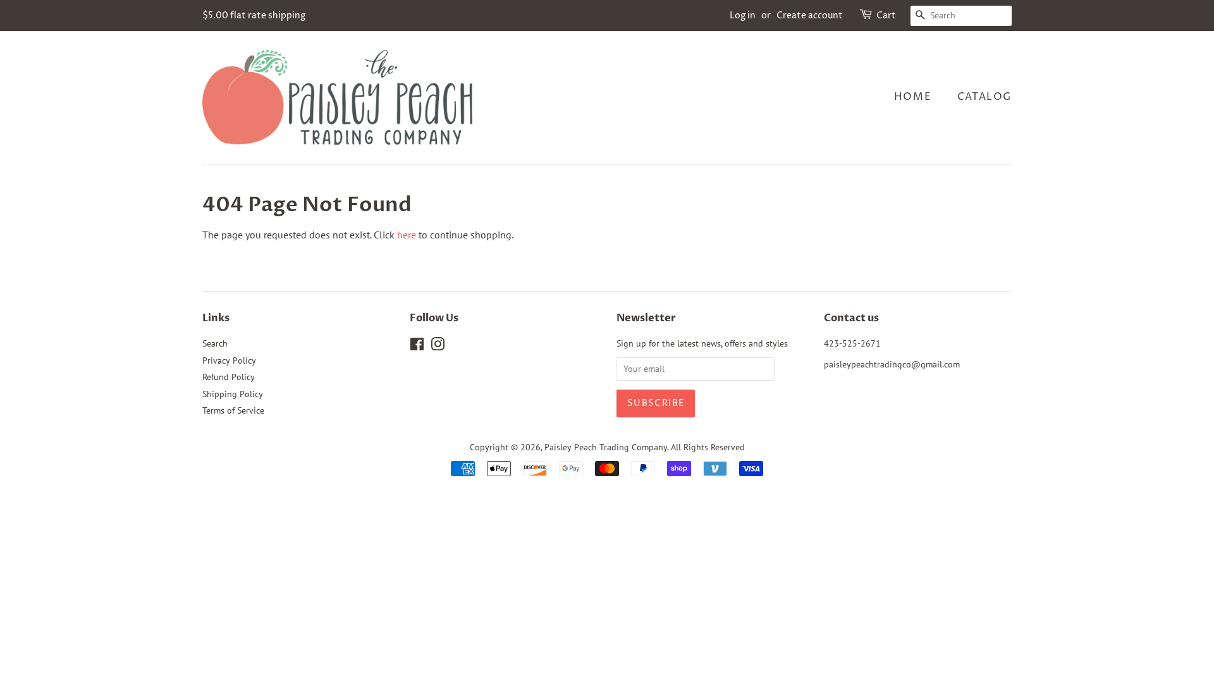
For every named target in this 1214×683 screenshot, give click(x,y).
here (406, 234)
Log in (743, 15)
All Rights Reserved (708, 447)
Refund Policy (228, 377)
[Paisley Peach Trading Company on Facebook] (417, 346)
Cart (886, 15)
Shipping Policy (232, 394)
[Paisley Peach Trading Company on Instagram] (438, 346)
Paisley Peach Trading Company (605, 447)
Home (912, 97)
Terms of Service (233, 410)
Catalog (984, 97)
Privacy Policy (229, 360)
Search (215, 343)
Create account (809, 15)
